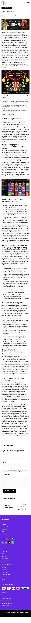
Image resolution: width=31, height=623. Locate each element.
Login (3, 595)
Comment (6, 474)
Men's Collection (6, 574)
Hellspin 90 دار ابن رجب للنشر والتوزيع (9, 506)
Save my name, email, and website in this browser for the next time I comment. (16, 471)
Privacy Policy (5, 605)
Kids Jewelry (5, 572)
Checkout (4, 529)
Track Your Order (6, 608)
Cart (3, 531)
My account (5, 526)
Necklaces (4, 549)
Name (5, 455)
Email (5, 462)
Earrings (4, 556)
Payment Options (6, 598)
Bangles (4, 567)
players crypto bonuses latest (15, 226)
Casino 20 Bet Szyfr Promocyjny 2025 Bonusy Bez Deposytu (22, 506)
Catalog (4, 579)
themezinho (19, 614)
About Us (4, 524)
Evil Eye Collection (6, 561)
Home (3, 522)
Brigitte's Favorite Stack (8, 577)
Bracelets (4, 551)
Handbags (4, 569)
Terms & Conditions (7, 603)
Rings (3, 553)
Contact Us (5, 534)
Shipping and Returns (7, 600)
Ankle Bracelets (6, 558)
